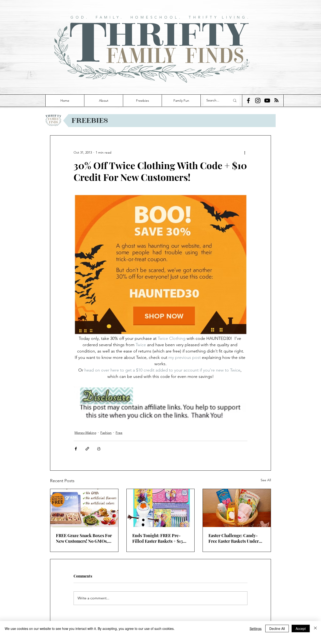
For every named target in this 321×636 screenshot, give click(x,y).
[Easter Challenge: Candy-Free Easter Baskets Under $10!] (237, 508)
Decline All (277, 628)
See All (266, 480)
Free (119, 432)
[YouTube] (267, 100)
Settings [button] (256, 628)
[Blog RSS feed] (276, 100)
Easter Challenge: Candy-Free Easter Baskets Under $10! (233, 538)
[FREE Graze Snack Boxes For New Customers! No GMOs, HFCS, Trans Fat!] (84, 508)
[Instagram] (257, 100)
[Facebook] (248, 100)
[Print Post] (99, 448)
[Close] (315, 628)
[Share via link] (87, 448)
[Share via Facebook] (76, 448)
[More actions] (244, 152)
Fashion (106, 432)
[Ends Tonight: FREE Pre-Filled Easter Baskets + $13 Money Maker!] (161, 508)
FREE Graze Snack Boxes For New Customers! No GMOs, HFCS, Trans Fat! (84, 538)
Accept (301, 628)
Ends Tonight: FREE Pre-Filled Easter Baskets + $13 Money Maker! (157, 538)
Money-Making (85, 432)
